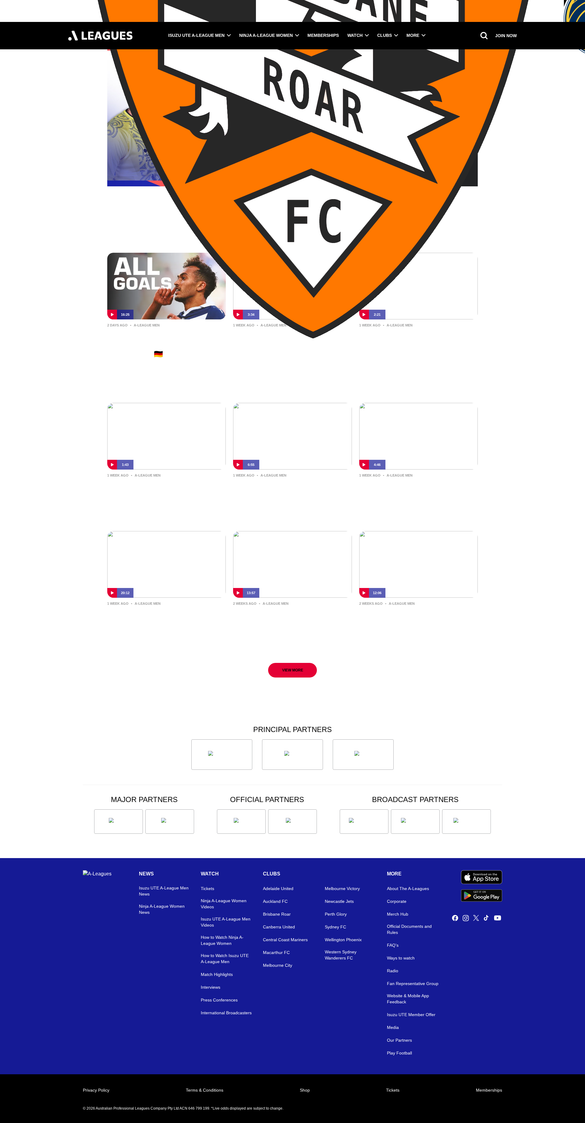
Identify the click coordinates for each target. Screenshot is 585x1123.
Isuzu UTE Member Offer (411, 1014)
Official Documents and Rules (409, 929)
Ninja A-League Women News (162, 909)
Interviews (210, 987)
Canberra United (279, 926)
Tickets (207, 888)
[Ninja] (292, 754)
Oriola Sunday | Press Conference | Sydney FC (417, 489)
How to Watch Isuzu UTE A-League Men (225, 958)
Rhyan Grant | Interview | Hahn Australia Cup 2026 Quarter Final (162, 489)
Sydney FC (335, 926)
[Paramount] (415, 821)
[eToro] (170, 821)
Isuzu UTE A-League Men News (164, 890)
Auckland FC (275, 901)
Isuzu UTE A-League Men (196, 35)
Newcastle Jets (339, 901)
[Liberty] (118, 821)
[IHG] (292, 821)
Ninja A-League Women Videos (223, 903)
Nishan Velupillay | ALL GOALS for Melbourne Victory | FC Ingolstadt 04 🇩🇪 (160, 344)
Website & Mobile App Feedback (408, 998)
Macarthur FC (276, 952)
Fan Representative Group (412, 983)
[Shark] (363, 754)
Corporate (396, 901)
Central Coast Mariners (285, 939)
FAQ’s (393, 945)
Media (393, 1027)
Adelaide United (278, 888)
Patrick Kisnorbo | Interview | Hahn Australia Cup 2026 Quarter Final (415, 344)
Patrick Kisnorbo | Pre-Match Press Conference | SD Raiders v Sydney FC (288, 494)
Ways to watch (401, 958)
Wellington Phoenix (343, 939)
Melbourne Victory (342, 888)
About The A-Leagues (408, 888)
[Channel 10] (364, 821)
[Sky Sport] (466, 821)
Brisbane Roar (277, 914)
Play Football (399, 1053)
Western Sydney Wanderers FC (340, 954)
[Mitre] (241, 821)
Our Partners (399, 1040)
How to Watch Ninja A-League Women (222, 940)
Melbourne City (277, 965)
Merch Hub (397, 914)
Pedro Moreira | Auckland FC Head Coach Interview (166, 618)
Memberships (323, 35)
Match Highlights (217, 974)
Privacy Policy (96, 1090)
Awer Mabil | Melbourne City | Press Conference (283, 618)
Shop (305, 1090)
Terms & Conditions (204, 1090)
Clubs (384, 35)
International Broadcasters (226, 1012)
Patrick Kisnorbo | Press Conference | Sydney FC (400, 618)
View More (292, 670)
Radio (392, 970)
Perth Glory (336, 914)
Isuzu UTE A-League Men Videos (225, 922)
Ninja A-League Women (266, 35)
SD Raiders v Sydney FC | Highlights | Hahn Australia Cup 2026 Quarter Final (287, 344)
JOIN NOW (506, 35)
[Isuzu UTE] (222, 754)
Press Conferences (219, 1000)
